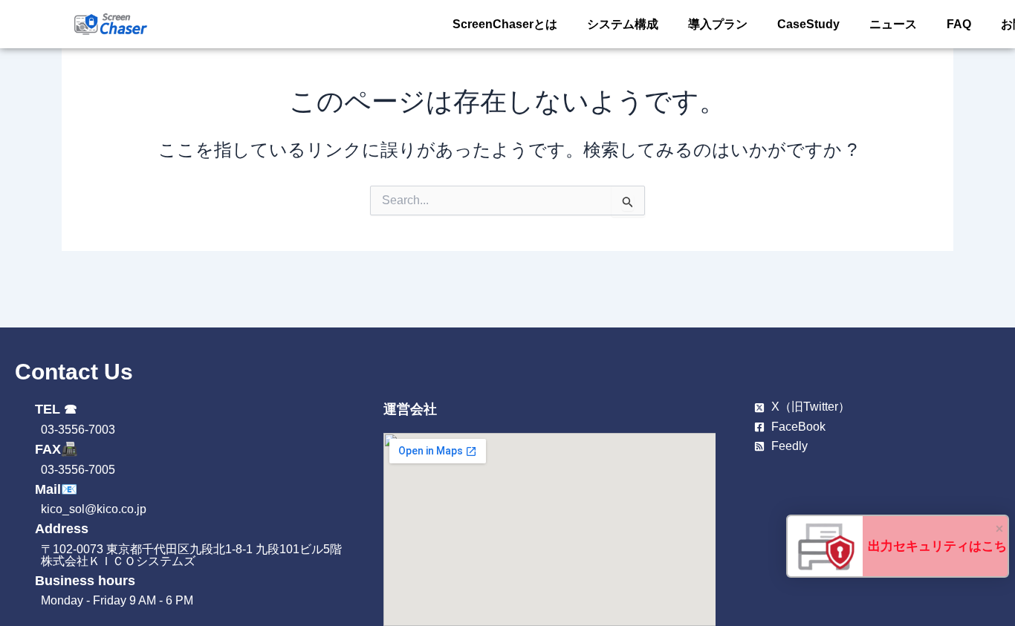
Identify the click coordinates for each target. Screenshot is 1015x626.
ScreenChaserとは (505, 24)
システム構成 (622, 24)
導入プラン (718, 24)
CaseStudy (808, 24)
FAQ (959, 24)
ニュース (893, 24)
